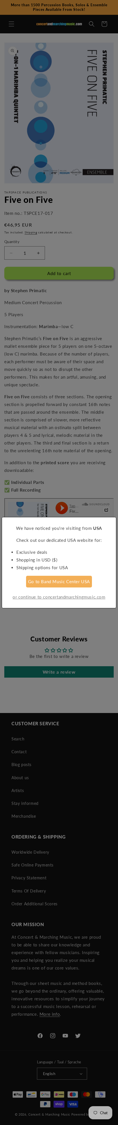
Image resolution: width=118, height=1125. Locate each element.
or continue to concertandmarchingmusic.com (59, 596)
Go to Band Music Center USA (59, 581)
